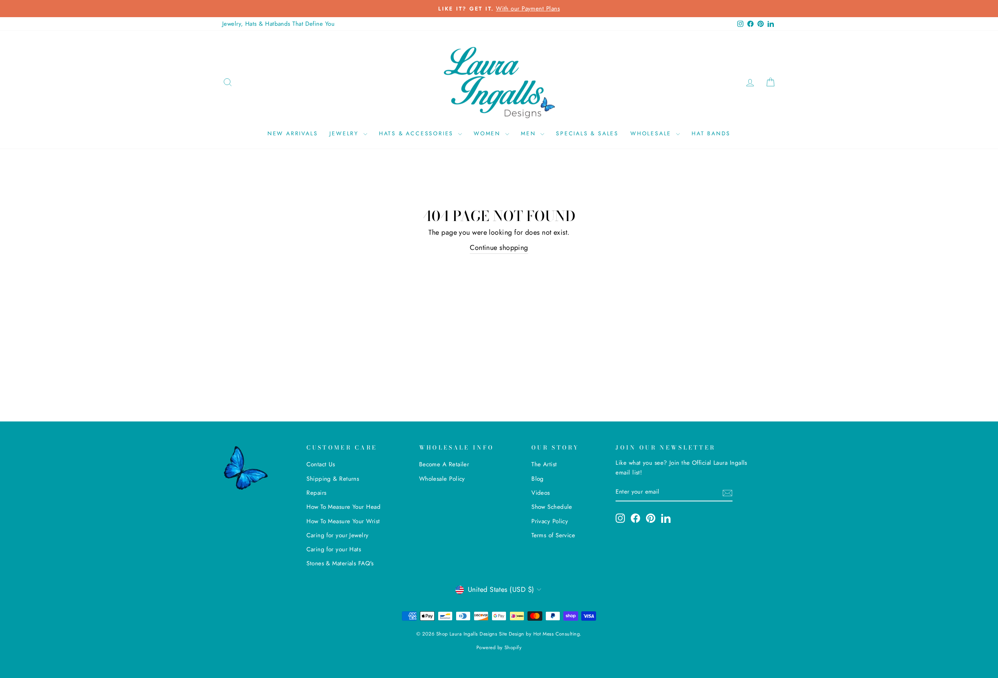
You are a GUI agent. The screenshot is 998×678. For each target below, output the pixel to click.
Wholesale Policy (442, 478)
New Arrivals (292, 133)
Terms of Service (553, 535)
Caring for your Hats (333, 549)
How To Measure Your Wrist (343, 521)
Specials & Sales (587, 133)
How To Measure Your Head (343, 507)
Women (488, 133)
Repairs (316, 493)
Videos (540, 493)
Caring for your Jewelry (337, 535)
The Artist (544, 464)
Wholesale (652, 133)
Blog (537, 478)
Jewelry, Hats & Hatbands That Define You (278, 23)
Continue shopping (499, 248)
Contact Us (320, 464)
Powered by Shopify (499, 647)
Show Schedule (551, 507)
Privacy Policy (549, 521)
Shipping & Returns (332, 478)
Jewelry (345, 133)
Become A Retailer (444, 464)
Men (529, 133)
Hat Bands (711, 133)
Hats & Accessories (417, 133)
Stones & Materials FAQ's (339, 563)
